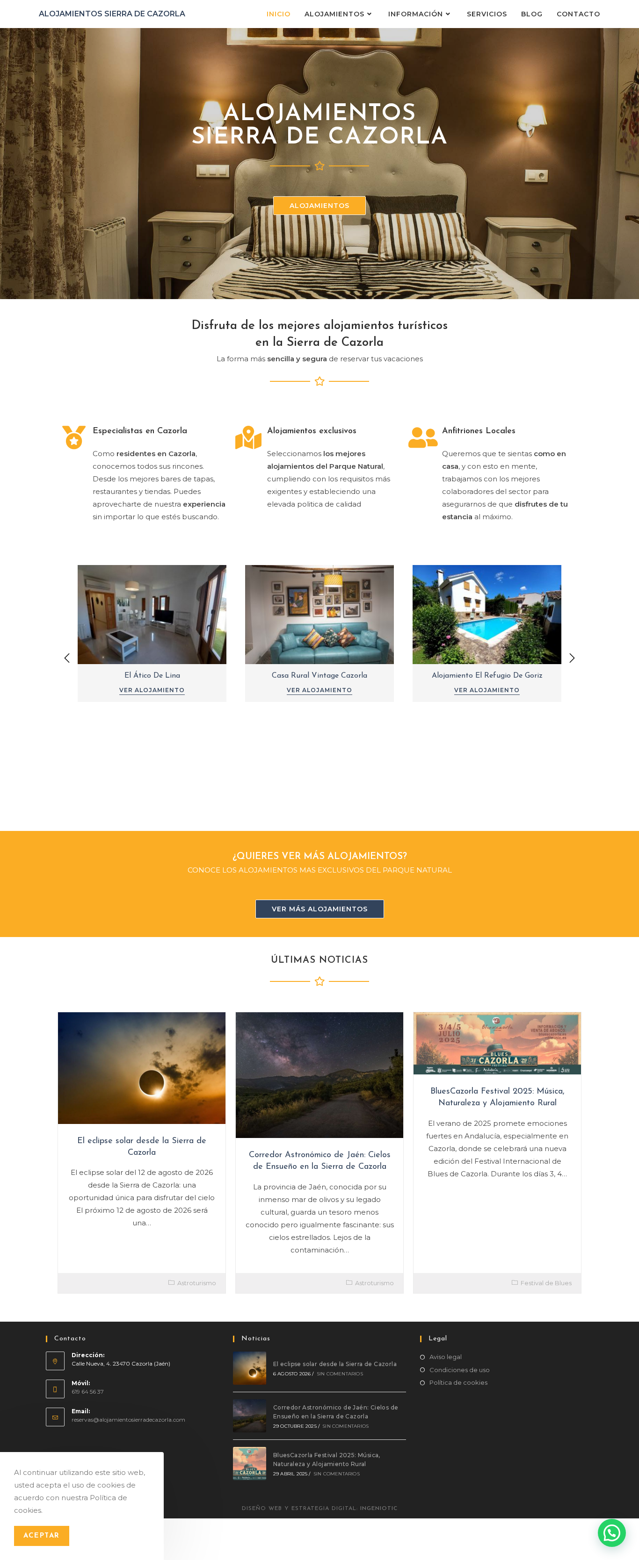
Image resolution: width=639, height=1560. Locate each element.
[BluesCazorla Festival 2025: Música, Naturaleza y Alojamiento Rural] (249, 1463)
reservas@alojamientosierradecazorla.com (128, 1419)
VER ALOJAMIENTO (152, 690)
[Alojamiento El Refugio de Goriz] (487, 613)
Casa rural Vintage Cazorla (319, 676)
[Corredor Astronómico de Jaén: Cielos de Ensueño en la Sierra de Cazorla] (249, 1415)
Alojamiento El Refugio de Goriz (487, 676)
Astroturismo (196, 1283)
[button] (572, 658)
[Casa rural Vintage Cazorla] (319, 613)
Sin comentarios (340, 1374)
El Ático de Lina (152, 676)
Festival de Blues (546, 1283)
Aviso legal (445, 1356)
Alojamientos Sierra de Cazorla (112, 13)
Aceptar (41, 1535)
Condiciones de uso (459, 1370)
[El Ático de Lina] (152, 613)
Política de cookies (458, 1382)
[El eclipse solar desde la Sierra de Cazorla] (249, 1368)
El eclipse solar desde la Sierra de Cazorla (335, 1363)
